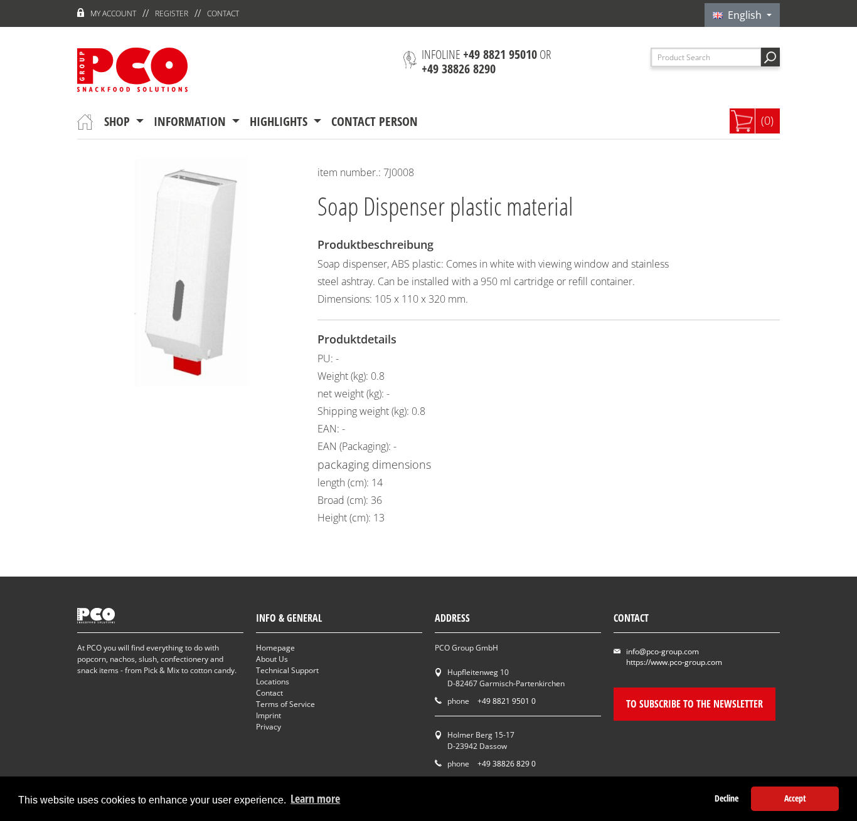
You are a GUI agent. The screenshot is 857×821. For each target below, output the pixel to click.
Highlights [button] (280, 121)
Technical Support (287, 670)
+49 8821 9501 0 (506, 701)
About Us (272, 659)
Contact (223, 13)
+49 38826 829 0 (506, 763)
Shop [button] (118, 121)
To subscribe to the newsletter (694, 704)
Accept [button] (795, 798)
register (171, 13)
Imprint (268, 715)
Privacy (268, 726)
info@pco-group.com (662, 651)
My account (113, 13)
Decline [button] (726, 798)
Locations (272, 681)
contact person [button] (374, 121)
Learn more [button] (315, 798)
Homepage (275, 647)
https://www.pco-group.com (674, 662)
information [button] (191, 121)
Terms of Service (285, 704)
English (743, 15)
